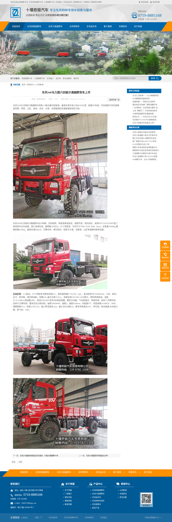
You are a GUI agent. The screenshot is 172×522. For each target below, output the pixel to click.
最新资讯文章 (134, 127)
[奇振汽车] (86, 53)
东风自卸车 (53, 517)
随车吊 (76, 78)
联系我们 (15, 484)
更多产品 (95, 508)
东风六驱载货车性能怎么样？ (97, 456)
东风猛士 (50, 78)
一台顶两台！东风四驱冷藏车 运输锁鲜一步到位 (151, 108)
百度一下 (38, 517)
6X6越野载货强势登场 (141, 99)
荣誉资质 (68, 501)
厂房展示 (68, 494)
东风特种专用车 (98, 501)
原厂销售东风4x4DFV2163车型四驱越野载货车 (150, 141)
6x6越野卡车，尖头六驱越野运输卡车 (147, 159)
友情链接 (19, 517)
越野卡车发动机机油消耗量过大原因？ (147, 147)
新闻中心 (30, 85)
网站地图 (144, 2)
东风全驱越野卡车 (71, 517)
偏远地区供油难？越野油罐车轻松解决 (147, 105)
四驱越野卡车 (27, 78)
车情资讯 (123, 494)
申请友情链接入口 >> (153, 517)
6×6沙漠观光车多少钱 (140, 144)
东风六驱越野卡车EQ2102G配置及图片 (147, 156)
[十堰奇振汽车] (15, 16)
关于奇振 (70, 484)
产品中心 (98, 484)
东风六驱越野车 (98, 494)
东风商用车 (89, 517)
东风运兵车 (96, 497)
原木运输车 (67, 78)
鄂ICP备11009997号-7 (26, 507)
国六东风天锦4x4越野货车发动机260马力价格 (150, 138)
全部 (20, 462)
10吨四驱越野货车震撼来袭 (143, 114)
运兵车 (58, 78)
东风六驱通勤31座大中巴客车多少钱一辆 (148, 135)
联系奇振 (156, 2)
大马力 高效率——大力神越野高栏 (145, 96)
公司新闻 (39, 85)
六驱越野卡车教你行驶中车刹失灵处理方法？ (150, 153)
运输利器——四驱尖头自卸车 (143, 102)
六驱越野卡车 (39, 78)
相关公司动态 (134, 91)
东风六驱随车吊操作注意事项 (143, 132)
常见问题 (123, 497)
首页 (23, 85)
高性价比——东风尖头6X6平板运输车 (147, 117)
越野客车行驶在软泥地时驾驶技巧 (145, 150)
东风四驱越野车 (98, 490)
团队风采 (68, 497)
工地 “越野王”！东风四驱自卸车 (144, 111)
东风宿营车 (96, 504)
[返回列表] (114, 101)
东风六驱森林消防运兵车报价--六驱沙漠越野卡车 (39, 456)
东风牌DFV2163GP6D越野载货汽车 (146, 120)
